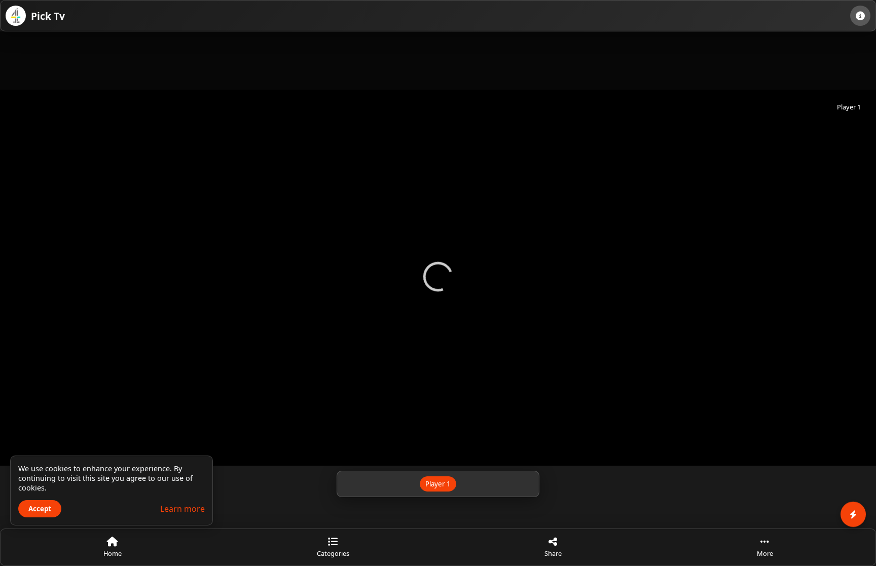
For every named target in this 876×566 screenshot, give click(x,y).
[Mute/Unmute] (466, 448)
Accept (39, 508)
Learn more (182, 508)
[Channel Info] (860, 16)
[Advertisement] (438, 59)
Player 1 (438, 483)
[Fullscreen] (410, 448)
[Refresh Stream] (438, 448)
